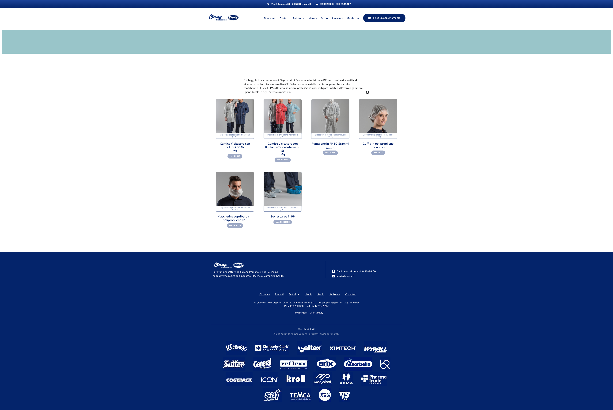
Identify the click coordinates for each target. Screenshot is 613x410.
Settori (297, 18)
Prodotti (284, 18)
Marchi (313, 18)
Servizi (324, 18)
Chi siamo (269, 18)
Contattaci (353, 18)
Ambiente (337, 18)
